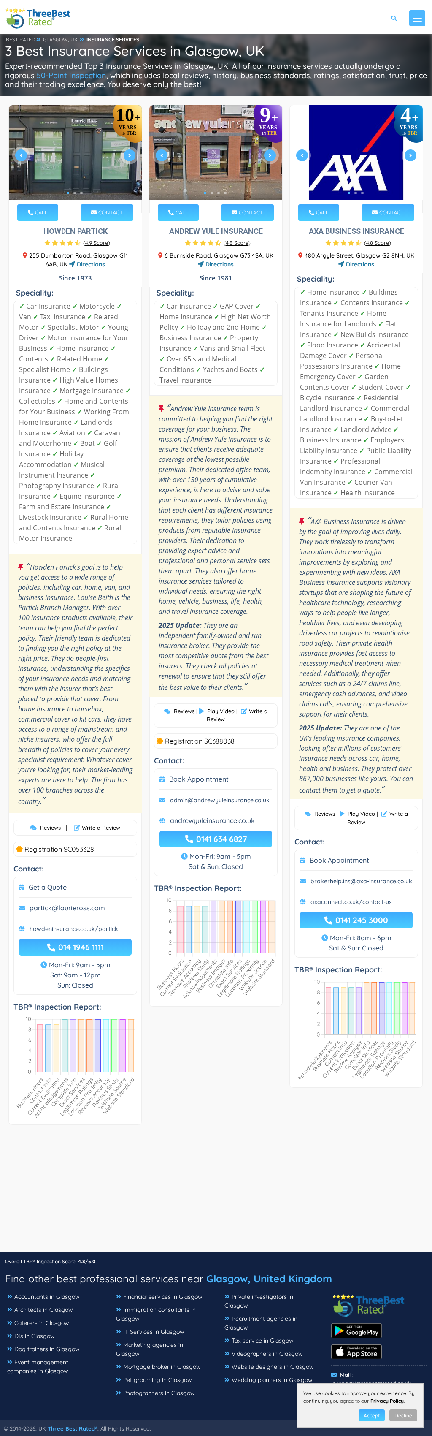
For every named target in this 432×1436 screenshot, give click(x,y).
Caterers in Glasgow (41, 1323)
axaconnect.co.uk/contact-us (351, 902)
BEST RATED (20, 39)
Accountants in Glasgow (47, 1296)
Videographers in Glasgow (267, 1353)
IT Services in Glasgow (153, 1332)
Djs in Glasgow (34, 1336)
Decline (403, 1415)
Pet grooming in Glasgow (157, 1380)
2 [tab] (74, 193)
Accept (372, 1415)
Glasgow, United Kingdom (269, 1278)
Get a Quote (48, 887)
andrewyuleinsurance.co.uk (212, 820)
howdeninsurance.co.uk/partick (74, 929)
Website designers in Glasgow (273, 1367)
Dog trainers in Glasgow (47, 1349)
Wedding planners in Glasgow (272, 1380)
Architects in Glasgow (43, 1310)
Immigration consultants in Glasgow (156, 1314)
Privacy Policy (387, 1401)
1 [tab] (68, 193)
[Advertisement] (216, 1193)
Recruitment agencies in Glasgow (260, 1323)
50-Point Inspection (71, 75)
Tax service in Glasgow (263, 1340)
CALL (40, 212)
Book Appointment (199, 779)
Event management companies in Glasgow (37, 1366)
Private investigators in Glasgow (258, 1301)
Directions (90, 264)
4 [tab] (225, 193)
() (96, 242)
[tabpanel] (75, 159)
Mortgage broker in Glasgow (162, 1367)
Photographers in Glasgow (159, 1393)
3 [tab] (81, 193)
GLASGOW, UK (60, 39)
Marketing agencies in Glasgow (149, 1349)
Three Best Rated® (72, 1428)
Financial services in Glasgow (162, 1296)
